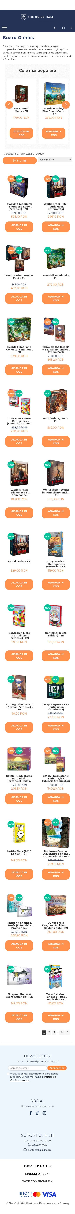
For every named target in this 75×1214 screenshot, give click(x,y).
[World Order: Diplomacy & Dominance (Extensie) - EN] (19, 473)
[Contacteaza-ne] (55, 27)
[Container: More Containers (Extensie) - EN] (19, 616)
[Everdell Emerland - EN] (56, 259)
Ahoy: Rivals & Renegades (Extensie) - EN (55, 564)
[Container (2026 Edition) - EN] (56, 616)
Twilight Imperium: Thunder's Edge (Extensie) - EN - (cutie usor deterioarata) (19, 206)
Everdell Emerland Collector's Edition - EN (19, 349)
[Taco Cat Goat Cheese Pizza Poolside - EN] (56, 977)
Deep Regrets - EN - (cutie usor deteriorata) (56, 707)
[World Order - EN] (19, 544)
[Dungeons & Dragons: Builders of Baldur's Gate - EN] (56, 906)
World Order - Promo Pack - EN (19, 277)
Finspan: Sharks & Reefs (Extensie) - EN (19, 995)
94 (61, 1032)
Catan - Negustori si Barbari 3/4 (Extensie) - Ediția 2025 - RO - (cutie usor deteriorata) (19, 778)
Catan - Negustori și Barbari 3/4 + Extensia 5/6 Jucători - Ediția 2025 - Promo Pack (56, 778)
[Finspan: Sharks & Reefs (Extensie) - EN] (19, 977)
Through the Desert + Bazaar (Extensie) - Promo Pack (55, 349)
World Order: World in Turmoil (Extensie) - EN (56, 492)
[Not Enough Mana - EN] (21, 94)
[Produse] (5, 28)
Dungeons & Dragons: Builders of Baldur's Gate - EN (55, 925)
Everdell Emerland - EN (56, 277)
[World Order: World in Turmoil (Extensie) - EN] (56, 473)
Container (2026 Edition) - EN (56, 634)
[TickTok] (38, 1113)
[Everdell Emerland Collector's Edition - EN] (19, 330)
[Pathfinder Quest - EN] (56, 402)
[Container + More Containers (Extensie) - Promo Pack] (19, 402)
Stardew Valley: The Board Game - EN (53, 111)
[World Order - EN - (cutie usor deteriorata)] (56, 187)
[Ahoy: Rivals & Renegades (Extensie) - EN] (56, 544)
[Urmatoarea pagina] (67, 1032)
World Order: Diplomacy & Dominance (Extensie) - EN (19, 492)
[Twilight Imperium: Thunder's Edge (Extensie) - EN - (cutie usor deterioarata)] (19, 187)
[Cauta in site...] (71, 27)
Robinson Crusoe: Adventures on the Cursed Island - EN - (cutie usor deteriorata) (56, 854)
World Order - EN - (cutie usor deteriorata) (56, 206)
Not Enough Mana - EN (21, 110)
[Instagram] (44, 1113)
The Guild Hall (36, 1166)
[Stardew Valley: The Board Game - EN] (53, 94)
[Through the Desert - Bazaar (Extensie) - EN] (19, 687)
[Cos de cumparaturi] (63, 27)
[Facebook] (31, 1113)
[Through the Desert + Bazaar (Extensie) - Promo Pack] (56, 330)
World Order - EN (19, 561)
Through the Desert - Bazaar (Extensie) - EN (19, 707)
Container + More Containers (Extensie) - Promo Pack (19, 421)
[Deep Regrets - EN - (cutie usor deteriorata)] (56, 687)
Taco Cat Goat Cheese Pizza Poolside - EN (56, 997)
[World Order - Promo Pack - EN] (19, 259)
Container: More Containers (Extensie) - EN (19, 635)
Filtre (21, 160)
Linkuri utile (36, 1174)
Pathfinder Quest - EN (55, 420)
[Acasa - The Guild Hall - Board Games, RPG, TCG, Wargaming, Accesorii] (37, 17)
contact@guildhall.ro (39, 1149)
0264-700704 (39, 1145)
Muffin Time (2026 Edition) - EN (19, 852)
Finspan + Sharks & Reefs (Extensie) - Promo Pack (19, 925)
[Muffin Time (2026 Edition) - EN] (19, 832)
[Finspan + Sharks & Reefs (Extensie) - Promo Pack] (19, 906)
